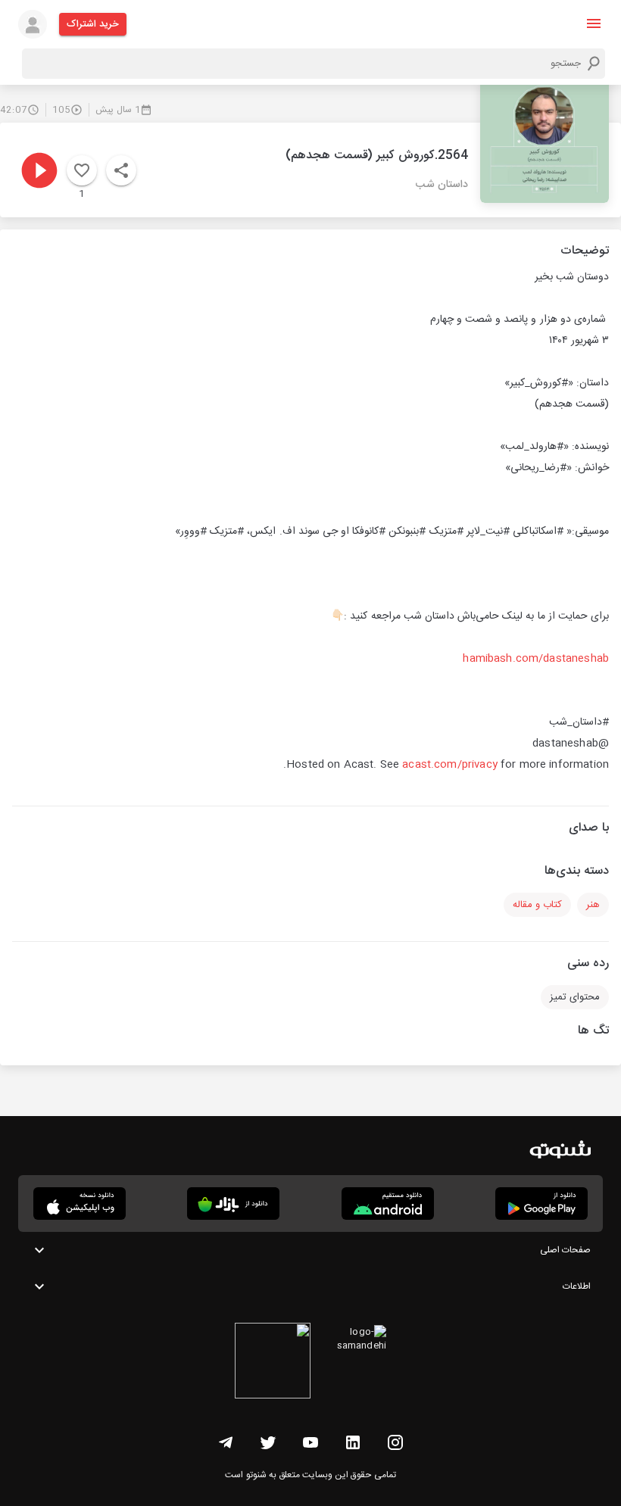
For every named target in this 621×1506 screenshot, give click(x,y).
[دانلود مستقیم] (388, 1203)
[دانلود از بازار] (233, 1203)
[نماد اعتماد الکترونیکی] (272, 1363)
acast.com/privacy (450, 765)
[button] (594, 23)
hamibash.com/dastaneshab (536, 659)
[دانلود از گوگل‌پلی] (541, 1203)
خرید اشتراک (93, 24)
